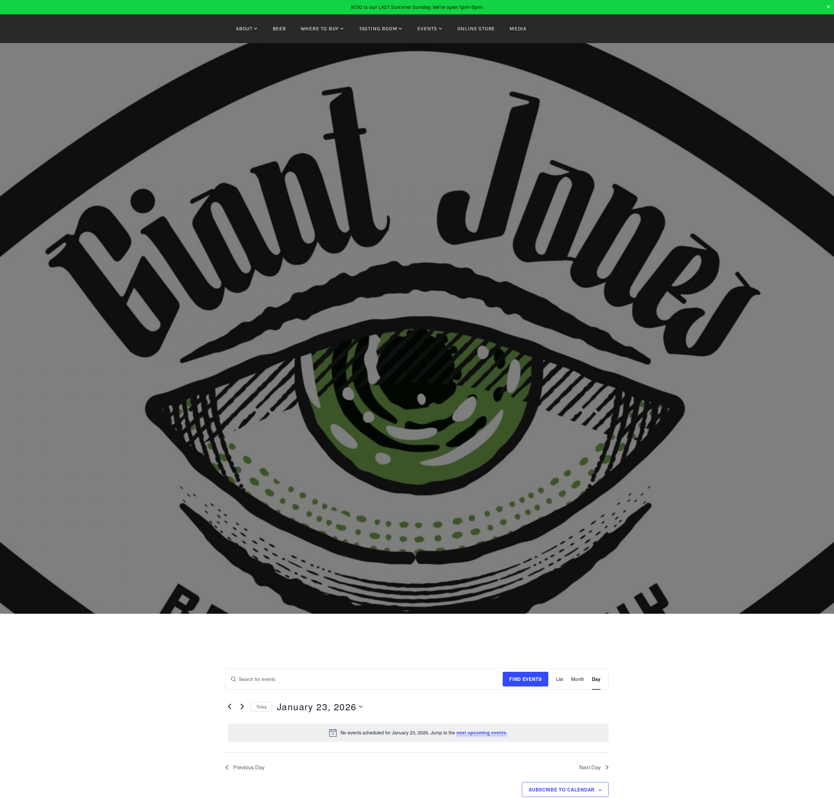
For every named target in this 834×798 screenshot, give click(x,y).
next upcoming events (481, 732)
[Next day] (242, 707)
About (244, 28)
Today (261, 706)
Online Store (476, 28)
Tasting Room (378, 28)
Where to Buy (320, 28)
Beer (279, 28)
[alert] (418, 733)
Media (518, 28)
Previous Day (249, 767)
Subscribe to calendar (562, 789)
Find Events (525, 679)
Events (427, 28)
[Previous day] (229, 707)
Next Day (590, 767)
